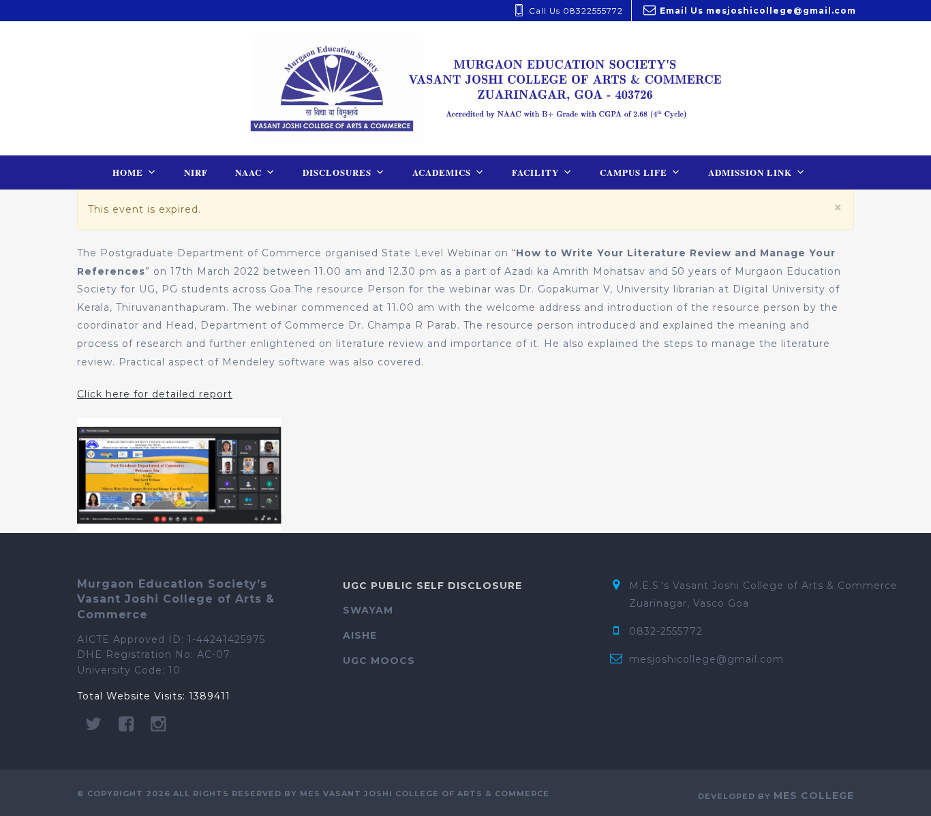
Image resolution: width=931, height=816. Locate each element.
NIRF (196, 172)
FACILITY (535, 172)
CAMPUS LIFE (633, 172)
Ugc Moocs (379, 660)
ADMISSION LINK (750, 172)
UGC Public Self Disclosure (432, 585)
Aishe (360, 635)
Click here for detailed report (154, 394)
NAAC (248, 172)
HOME (127, 172)
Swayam (368, 610)
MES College (814, 795)
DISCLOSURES (337, 172)
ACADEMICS (441, 172)
